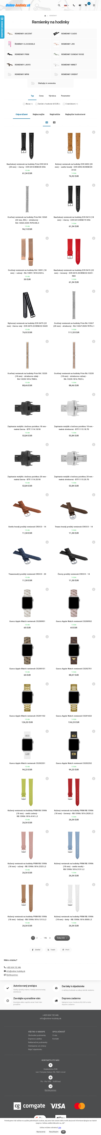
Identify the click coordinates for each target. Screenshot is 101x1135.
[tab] (46, 122)
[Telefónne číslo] (74, 5)
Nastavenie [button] (41, 1132)
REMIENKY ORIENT (69, 74)
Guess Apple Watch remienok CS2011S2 (27, 716)
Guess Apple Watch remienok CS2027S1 (74, 669)
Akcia (29, 104)
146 (45, 938)
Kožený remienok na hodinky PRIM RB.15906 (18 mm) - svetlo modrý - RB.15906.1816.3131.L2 (73, 866)
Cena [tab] (41, 96)
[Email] (80, 5)
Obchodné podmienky (37, 1035)
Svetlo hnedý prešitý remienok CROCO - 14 (27, 527)
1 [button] (34, 938)
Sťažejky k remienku (47, 83)
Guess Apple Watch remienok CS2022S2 (74, 763)
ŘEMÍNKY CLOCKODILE (25, 44)
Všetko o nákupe (36, 1032)
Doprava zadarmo (71, 998)
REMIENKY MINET (69, 65)
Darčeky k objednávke (73, 986)
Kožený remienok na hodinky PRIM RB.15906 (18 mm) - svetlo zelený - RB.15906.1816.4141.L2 (27, 813)
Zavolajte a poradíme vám (26, 998)
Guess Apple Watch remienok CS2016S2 (74, 716)
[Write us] (50, 1086)
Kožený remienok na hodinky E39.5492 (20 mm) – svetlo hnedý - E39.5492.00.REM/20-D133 (74, 167)
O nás (54, 1035)
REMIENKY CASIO (69, 34)
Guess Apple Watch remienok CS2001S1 (27, 669)
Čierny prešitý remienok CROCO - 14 (74, 574)
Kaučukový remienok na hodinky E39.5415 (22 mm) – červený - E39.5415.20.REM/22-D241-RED (74, 273)
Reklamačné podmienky (37, 1042)
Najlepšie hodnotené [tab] (75, 114)
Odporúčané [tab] (22, 114)
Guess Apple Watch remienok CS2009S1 (27, 621)
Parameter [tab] (65, 96)
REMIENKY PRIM (22, 54)
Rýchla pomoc (12, 975)
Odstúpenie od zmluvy (37, 1046)
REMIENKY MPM (22, 74)
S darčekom (72, 104)
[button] (36, 949)
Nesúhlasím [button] (53, 1132)
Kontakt (55, 1039)
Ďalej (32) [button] (61, 938)
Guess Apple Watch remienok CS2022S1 (27, 763)
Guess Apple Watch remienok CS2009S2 (74, 621)
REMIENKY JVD (68, 44)
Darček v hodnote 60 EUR (49, 104)
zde (59, 1127)
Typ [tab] (32, 96)
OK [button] (63, 1132)
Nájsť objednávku (35, 1049)
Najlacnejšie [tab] (38, 114)
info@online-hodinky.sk (15, 971)
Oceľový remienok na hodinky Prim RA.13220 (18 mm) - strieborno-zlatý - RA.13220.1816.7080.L (27, 376)
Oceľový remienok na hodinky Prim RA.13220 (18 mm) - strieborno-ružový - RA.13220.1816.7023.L (74, 376)
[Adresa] (50, 1065)
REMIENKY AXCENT (23, 34)
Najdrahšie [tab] (55, 114)
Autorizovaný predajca (25, 985)
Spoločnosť (58, 1032)
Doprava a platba (35, 1039)
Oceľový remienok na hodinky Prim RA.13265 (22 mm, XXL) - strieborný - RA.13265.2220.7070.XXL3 (27, 220)
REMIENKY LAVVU (23, 65)
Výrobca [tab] (52, 96)
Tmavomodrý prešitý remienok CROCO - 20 (27, 574)
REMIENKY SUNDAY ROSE (72, 54)
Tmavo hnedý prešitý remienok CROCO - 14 (74, 527)
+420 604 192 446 (13, 967)
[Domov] (18, 5)
